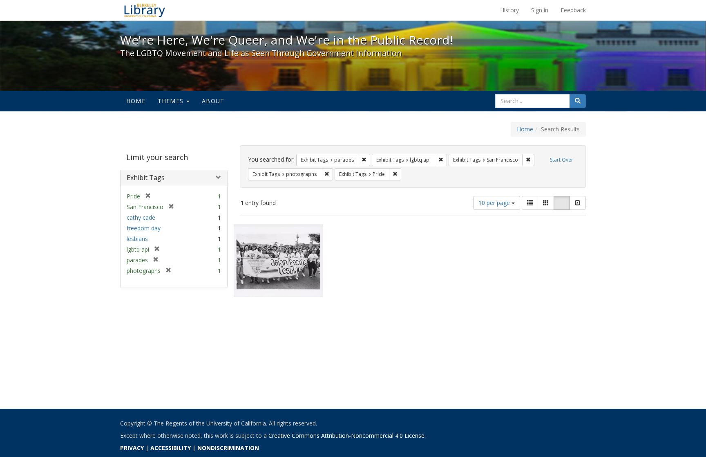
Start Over (561, 159)
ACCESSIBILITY (170, 448)
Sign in (539, 10)
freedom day (144, 228)
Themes (171, 101)
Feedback (573, 10)
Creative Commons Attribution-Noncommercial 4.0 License (346, 435)
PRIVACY (132, 448)
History (509, 10)
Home (135, 101)
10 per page (495, 203)
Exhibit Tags (146, 177)
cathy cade (141, 217)
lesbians (137, 239)
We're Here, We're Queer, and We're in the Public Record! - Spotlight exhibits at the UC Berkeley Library (144, 10)
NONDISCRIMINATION (228, 448)
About (213, 101)
